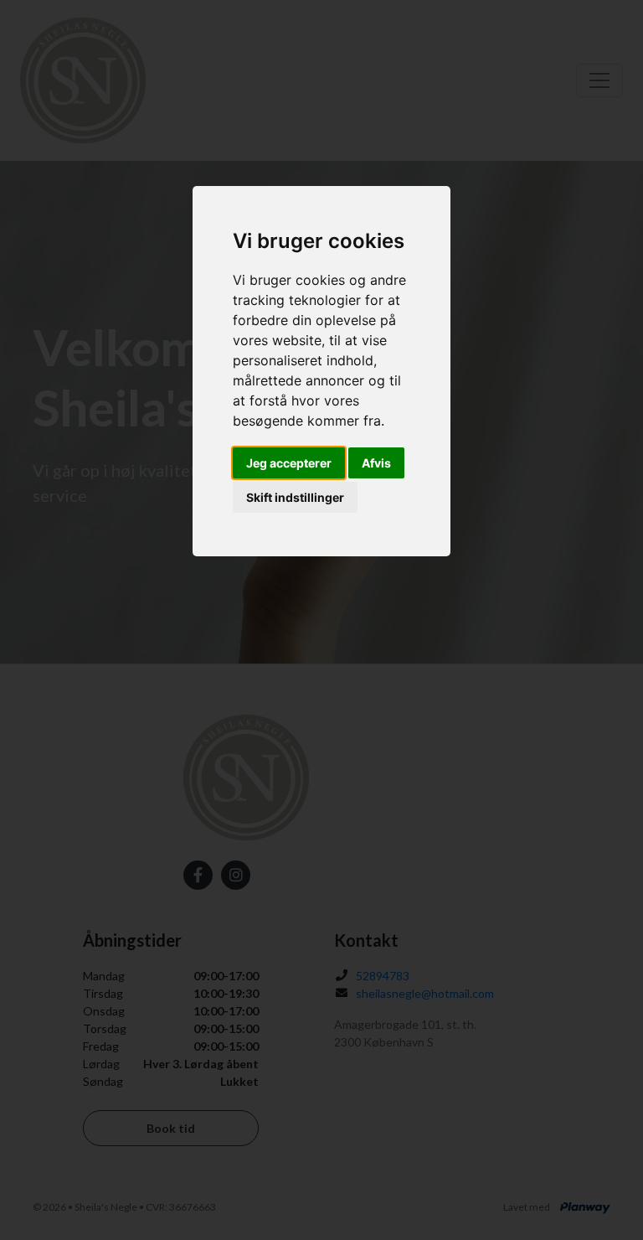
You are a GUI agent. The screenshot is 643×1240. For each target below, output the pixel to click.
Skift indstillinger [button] (295, 497)
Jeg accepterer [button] (289, 463)
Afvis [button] (376, 463)
